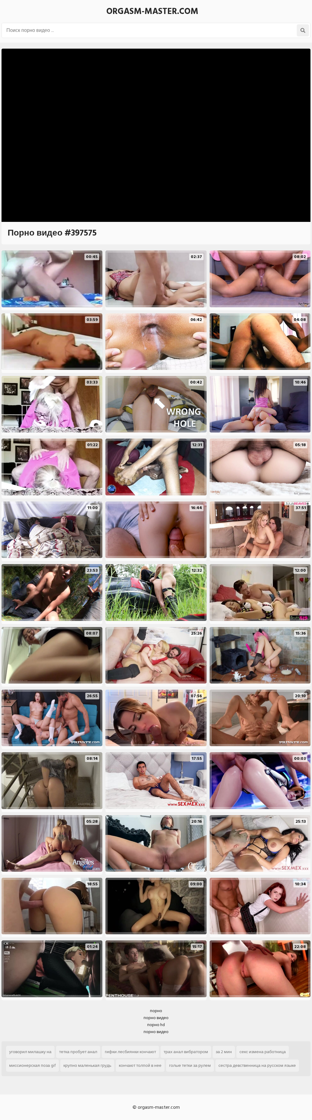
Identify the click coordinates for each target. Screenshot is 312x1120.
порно (156, 1010)
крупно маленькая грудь (87, 1065)
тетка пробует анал (78, 1051)
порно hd (156, 1024)
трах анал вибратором (186, 1051)
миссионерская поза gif (32, 1065)
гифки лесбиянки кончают (130, 1051)
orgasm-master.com (152, 11)
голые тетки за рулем (190, 1065)
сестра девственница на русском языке (257, 1065)
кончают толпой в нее (140, 1065)
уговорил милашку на (30, 1051)
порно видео (156, 1017)
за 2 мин (224, 1051)
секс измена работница (262, 1051)
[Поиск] (303, 30)
